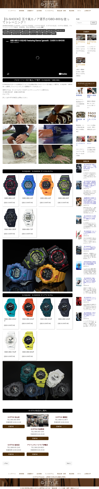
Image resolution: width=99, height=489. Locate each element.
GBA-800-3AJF (46, 319)
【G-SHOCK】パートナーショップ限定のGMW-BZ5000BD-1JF (89, 248)
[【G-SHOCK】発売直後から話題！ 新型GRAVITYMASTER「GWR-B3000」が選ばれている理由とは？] (79, 185)
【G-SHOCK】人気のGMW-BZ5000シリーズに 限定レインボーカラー (89, 315)
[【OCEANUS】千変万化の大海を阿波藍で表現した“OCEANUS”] (79, 265)
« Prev (6, 463)
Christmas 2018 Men (15, 30)
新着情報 (22, 27)
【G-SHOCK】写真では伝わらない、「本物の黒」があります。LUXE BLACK (89, 166)
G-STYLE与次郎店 (91, 42)
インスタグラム (80, 144)
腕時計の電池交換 (91, 96)
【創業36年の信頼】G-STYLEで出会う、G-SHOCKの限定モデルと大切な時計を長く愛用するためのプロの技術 (89, 200)
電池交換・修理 (80, 120)
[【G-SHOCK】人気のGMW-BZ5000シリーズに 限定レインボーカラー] (79, 316)
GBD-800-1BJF (42, 30)
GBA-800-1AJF (64, 319)
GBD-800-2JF (60, 30)
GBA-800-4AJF (28, 319)
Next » (69, 463)
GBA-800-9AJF (28, 352)
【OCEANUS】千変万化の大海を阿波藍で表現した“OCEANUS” (89, 263)
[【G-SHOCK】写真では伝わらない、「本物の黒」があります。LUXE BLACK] (79, 168)
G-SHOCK (17, 25)
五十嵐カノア (46, 33)
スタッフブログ (91, 120)
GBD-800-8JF (25, 33)
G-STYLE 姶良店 (40, 25)
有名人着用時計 (30, 27)
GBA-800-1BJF (10, 229)
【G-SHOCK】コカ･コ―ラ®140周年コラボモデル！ (89, 233)
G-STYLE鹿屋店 (80, 65)
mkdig (38, 27)
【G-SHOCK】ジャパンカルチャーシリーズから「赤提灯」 (89, 299)
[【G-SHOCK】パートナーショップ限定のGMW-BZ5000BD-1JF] (79, 250)
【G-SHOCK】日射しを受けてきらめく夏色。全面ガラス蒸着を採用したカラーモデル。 (89, 281)
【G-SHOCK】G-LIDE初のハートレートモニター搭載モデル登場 (89, 217)
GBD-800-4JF (7, 33)
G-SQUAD (33, 30)
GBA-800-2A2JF (10, 320)
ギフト (89, 143)
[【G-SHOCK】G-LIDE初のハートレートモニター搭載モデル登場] (79, 219)
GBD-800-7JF (16, 33)
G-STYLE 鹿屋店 (63, 25)
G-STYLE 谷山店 (51, 25)
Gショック (33, 33)
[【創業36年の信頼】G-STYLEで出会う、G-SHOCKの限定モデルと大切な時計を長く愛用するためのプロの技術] (79, 201)
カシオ (39, 33)
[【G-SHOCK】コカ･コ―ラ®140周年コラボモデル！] (79, 235)
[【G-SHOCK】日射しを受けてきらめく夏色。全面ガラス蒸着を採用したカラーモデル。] (79, 282)
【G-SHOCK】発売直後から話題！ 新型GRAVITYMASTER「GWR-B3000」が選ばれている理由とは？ (89, 184)
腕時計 (54, 33)
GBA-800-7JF (27, 229)
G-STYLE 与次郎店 (27, 25)
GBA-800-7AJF (10, 352)
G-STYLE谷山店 (80, 42)
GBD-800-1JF (51, 30)
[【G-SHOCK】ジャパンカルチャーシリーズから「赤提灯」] (79, 301)
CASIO (5, 30)
